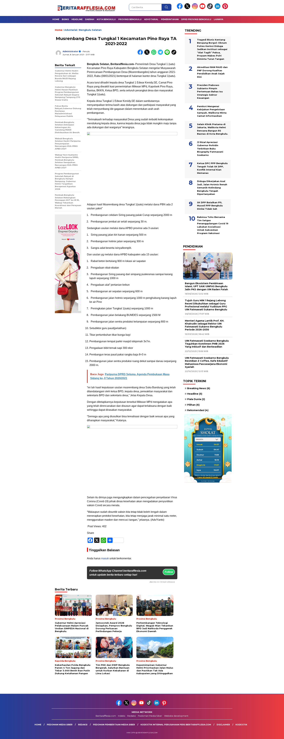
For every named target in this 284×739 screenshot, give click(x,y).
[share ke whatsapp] (154, 54)
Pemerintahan (170, 19)
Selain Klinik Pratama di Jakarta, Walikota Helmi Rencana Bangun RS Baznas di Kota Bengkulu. (212, 129)
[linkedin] (218, 8)
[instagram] (195, 8)
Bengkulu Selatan (90, 29)
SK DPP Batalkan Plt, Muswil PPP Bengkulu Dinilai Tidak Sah (210, 205)
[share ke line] (168, 54)
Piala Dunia (196, 399)
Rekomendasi (197, 410)
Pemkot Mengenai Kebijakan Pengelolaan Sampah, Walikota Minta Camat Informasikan (211, 111)
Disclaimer (223, 724)
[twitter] (187, 8)
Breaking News (198, 388)
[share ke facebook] (141, 54)
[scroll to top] (272, 734)
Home (55, 19)
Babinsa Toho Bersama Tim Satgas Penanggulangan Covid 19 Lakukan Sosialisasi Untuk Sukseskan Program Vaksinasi (212, 225)
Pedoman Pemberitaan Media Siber (114, 724)
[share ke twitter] (147, 54)
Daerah (89, 19)
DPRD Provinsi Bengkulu (196, 19)
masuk (105, 558)
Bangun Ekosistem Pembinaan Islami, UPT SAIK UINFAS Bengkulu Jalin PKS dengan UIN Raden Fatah (206, 286)
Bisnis (65, 19)
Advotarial (151, 19)
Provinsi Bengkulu (130, 19)
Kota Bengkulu (106, 19)
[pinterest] (225, 8)
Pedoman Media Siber (150, 715)
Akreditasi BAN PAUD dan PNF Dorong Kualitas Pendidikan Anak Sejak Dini (212, 72)
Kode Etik (241, 724)
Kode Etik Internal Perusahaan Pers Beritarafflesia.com (176, 724)
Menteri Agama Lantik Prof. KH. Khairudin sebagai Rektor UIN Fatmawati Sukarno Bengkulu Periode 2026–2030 (204, 325)
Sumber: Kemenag (207, 481)
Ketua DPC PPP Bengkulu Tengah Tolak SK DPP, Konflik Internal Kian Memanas (212, 168)
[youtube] (203, 8)
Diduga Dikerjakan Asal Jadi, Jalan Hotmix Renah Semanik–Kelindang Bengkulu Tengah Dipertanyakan (212, 187)
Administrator (70, 51)
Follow (169, 571)
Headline (77, 19)
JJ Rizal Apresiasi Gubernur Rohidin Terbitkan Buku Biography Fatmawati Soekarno (210, 148)
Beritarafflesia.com (106, 715)
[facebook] (180, 8)
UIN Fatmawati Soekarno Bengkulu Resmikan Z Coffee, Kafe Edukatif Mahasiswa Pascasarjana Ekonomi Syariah (207, 362)
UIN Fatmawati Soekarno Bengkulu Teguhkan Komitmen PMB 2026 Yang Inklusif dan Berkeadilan (207, 343)
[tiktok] (210, 8)
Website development (176, 715)
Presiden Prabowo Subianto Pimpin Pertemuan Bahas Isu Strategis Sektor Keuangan (210, 91)
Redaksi (131, 715)
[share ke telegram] (161, 54)
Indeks (121, 715)
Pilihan (193, 404)
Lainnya (218, 19)
